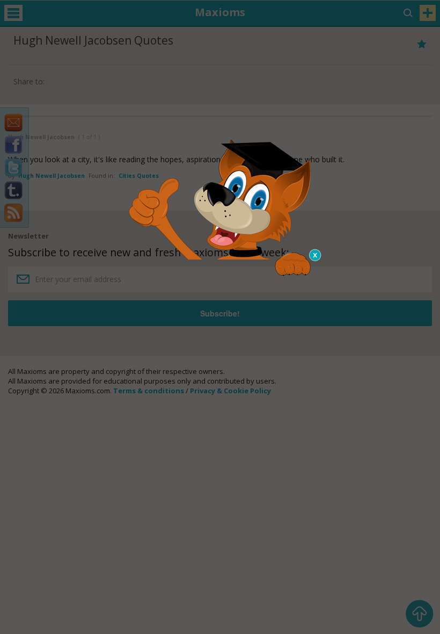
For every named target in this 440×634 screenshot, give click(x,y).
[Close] (315, 255)
